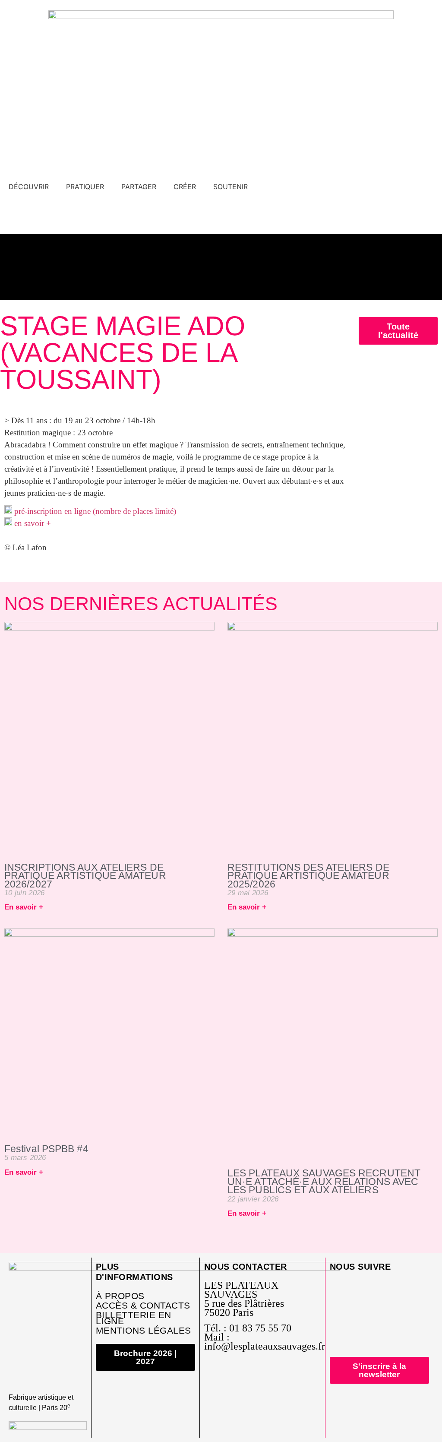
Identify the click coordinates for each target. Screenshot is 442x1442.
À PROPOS (120, 1296)
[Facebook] (368, 1292)
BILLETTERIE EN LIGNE (133, 1318)
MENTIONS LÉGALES (143, 1330)
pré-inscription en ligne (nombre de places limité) (95, 511)
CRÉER (185, 186)
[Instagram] (390, 1292)
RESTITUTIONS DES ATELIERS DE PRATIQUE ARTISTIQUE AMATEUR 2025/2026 (308, 876)
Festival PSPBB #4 (46, 1148)
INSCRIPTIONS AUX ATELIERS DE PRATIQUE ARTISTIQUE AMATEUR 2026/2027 (85, 876)
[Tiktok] (390, 1314)
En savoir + (23, 907)
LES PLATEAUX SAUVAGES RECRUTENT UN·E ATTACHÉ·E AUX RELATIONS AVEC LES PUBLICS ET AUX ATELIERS (323, 1181)
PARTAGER (138, 186)
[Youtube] (368, 1314)
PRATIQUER (85, 186)
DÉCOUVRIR (29, 186)
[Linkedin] (368, 1337)
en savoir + (32, 523)
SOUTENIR (230, 186)
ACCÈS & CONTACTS (143, 1305)
